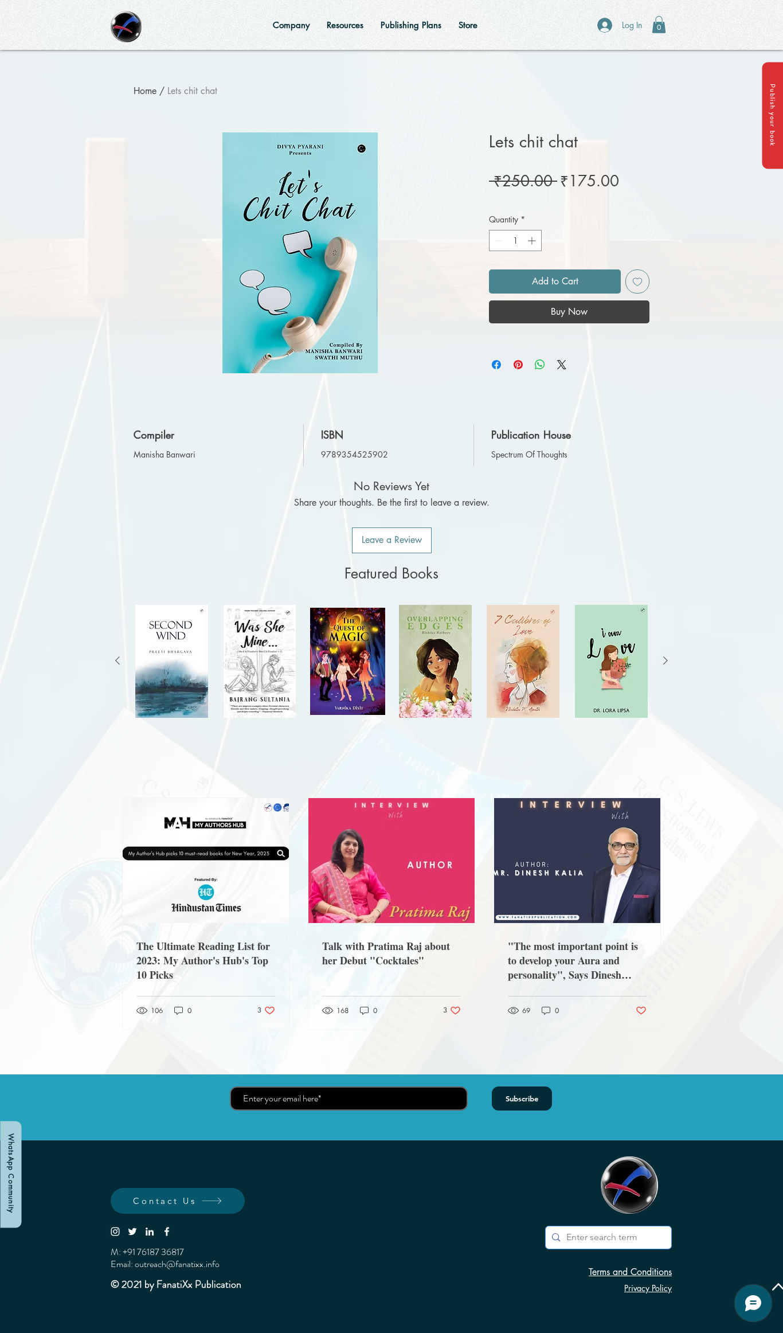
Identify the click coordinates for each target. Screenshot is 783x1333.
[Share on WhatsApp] (540, 365)
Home (145, 91)
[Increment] (533, 240)
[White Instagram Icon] (115, 1231)
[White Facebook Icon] (167, 1231)
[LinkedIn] (149, 1231)
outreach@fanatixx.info (177, 1264)
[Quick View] (171, 661)
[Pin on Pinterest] (518, 365)
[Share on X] (562, 365)
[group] (391, 661)
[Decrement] (498, 240)
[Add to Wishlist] (637, 281)
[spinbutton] (515, 240)
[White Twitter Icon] (132, 1231)
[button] (772, 115)
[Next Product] (665, 660)
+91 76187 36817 (153, 1251)
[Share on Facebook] (496, 365)
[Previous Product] (117, 660)
